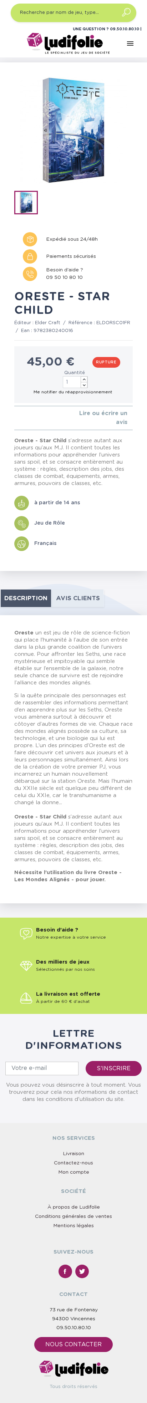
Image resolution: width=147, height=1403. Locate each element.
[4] (33, 418)
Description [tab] (25, 598)
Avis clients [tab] (78, 598)
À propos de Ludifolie (73, 1207)
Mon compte (73, 1172)
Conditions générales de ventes (73, 1216)
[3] (28, 418)
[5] (39, 418)
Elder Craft (47, 323)
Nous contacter (73, 1344)
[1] (16, 418)
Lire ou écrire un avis (103, 417)
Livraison (73, 1153)
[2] (22, 418)
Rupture (106, 362)
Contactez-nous (73, 1162)
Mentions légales (73, 1225)
